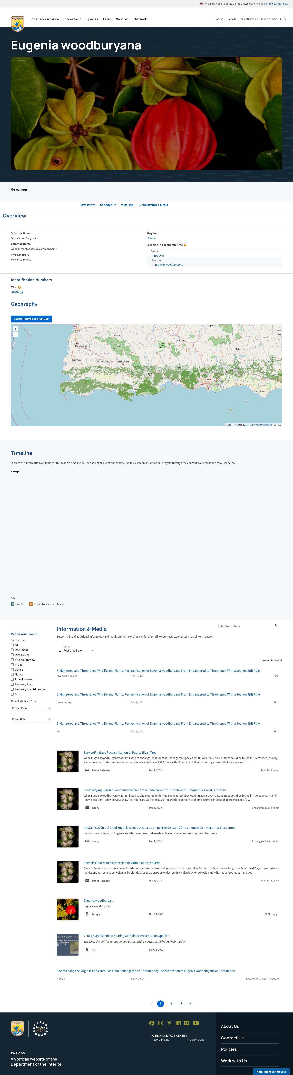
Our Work (140, 19)
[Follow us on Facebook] (153, 1023)
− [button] (15, 334)
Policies (229, 1049)
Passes (219, 19)
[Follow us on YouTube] (197, 1023)
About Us (230, 1026)
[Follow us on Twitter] (170, 1023)
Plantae (151, 238)
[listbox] (78, 650)
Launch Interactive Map (31, 319)
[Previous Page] (152, 1003)
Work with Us (234, 1060)
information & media (153, 205)
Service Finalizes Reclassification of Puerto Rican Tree (120, 752)
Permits (232, 19)
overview (88, 205)
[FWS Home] (17, 24)
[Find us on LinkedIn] (179, 1023)
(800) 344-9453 (161, 1039)
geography (108, 205)
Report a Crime (268, 19)
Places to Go (72, 19)
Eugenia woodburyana (168, 264)
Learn (107, 19)
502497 (15, 292)
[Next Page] (190, 1003)
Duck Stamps (248, 19)
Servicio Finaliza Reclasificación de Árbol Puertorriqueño (122, 863)
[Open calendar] (13, 708)
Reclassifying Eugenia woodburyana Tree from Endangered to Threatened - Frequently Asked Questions (155, 790)
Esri (247, 424)
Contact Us (232, 1038)
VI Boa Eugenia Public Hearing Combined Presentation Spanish (126, 936)
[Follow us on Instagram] (161, 1023)
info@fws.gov (195, 1039)
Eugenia (159, 255)
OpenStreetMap (262, 424)
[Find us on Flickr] (187, 1023)
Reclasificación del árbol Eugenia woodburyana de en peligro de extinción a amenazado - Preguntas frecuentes (159, 828)
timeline (127, 205)
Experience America (45, 19)
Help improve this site (271, 1072)
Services (122, 19)
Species (92, 19)
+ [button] (15, 329)
